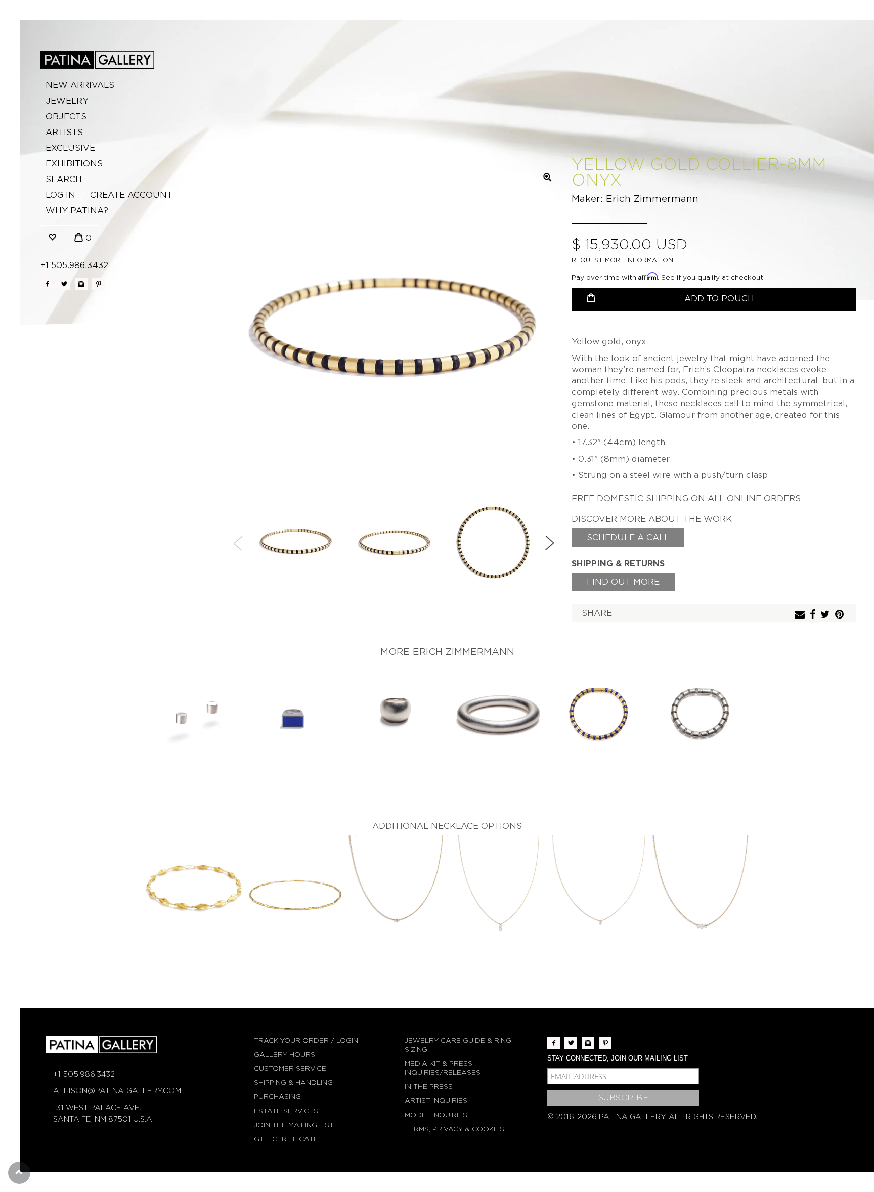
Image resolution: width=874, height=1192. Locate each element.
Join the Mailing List (294, 1125)
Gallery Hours (284, 1054)
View (194, 713)
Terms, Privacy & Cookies (454, 1129)
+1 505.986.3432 (74, 265)
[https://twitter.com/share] (826, 615)
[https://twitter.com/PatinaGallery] (64, 284)
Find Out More (623, 582)
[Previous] (238, 543)
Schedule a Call (628, 537)
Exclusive (70, 148)
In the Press (429, 1086)
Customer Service (290, 1068)
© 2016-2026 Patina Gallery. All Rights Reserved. (652, 1117)
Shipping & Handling (293, 1082)
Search (64, 179)
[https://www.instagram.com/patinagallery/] (81, 284)
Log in (60, 195)
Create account (131, 195)
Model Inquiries (436, 1115)
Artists (64, 132)
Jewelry (67, 101)
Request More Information (622, 260)
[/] (97, 60)
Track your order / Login (306, 1040)
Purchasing (277, 1096)
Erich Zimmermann (652, 198)
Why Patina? (77, 210)
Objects (66, 116)
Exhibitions (74, 163)
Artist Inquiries (436, 1101)
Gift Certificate (286, 1139)
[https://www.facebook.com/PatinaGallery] (46, 284)
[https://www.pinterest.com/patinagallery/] (98, 284)
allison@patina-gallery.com (117, 1091)
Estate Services (286, 1111)
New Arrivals (80, 85)
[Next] (549, 543)
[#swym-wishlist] (52, 238)
